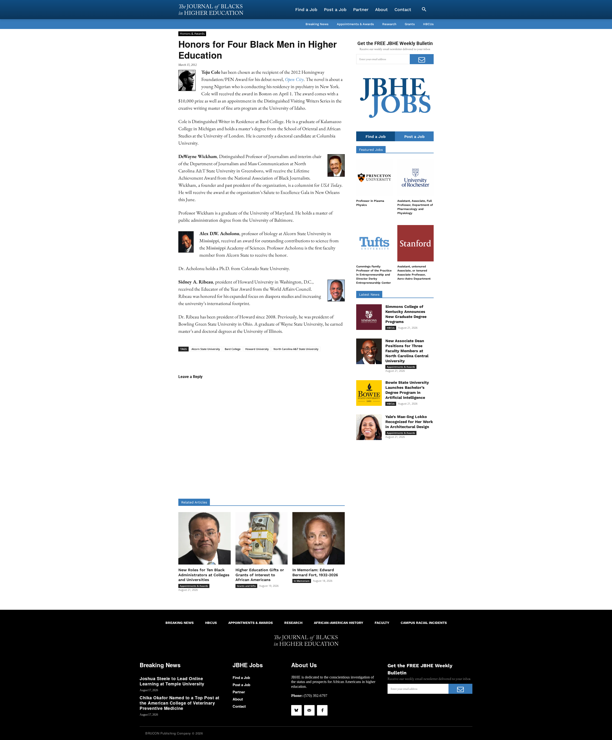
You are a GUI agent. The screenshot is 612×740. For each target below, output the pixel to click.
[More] (298, 359)
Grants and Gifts (246, 585)
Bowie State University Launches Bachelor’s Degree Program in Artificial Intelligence (407, 390)
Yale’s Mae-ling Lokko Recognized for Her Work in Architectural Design (409, 421)
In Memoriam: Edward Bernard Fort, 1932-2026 (315, 572)
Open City (294, 79)
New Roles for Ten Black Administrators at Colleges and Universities (204, 575)
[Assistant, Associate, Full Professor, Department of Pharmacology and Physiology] (415, 177)
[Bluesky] (296, 710)
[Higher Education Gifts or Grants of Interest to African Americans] (261, 538)
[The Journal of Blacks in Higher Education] (210, 9)
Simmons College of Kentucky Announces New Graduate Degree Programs (405, 314)
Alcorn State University (205, 349)
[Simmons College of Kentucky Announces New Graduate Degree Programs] (369, 317)
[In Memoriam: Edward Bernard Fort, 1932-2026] (318, 538)
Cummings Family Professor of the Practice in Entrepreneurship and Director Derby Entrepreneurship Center (374, 274)
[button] (424, 9)
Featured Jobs (371, 150)
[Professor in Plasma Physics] (374, 177)
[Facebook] (322, 710)
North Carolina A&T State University (295, 349)
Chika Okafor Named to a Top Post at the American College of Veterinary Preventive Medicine (179, 703)
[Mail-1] (309, 710)
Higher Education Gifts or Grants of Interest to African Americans (259, 575)
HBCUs (391, 327)
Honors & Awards (192, 33)
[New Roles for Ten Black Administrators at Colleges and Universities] (204, 538)
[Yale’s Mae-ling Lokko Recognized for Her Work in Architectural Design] (369, 427)
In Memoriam (302, 580)
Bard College (232, 349)
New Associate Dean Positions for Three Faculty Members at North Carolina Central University (406, 351)
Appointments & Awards (194, 585)
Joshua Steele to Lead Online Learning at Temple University (172, 681)
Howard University (257, 349)
